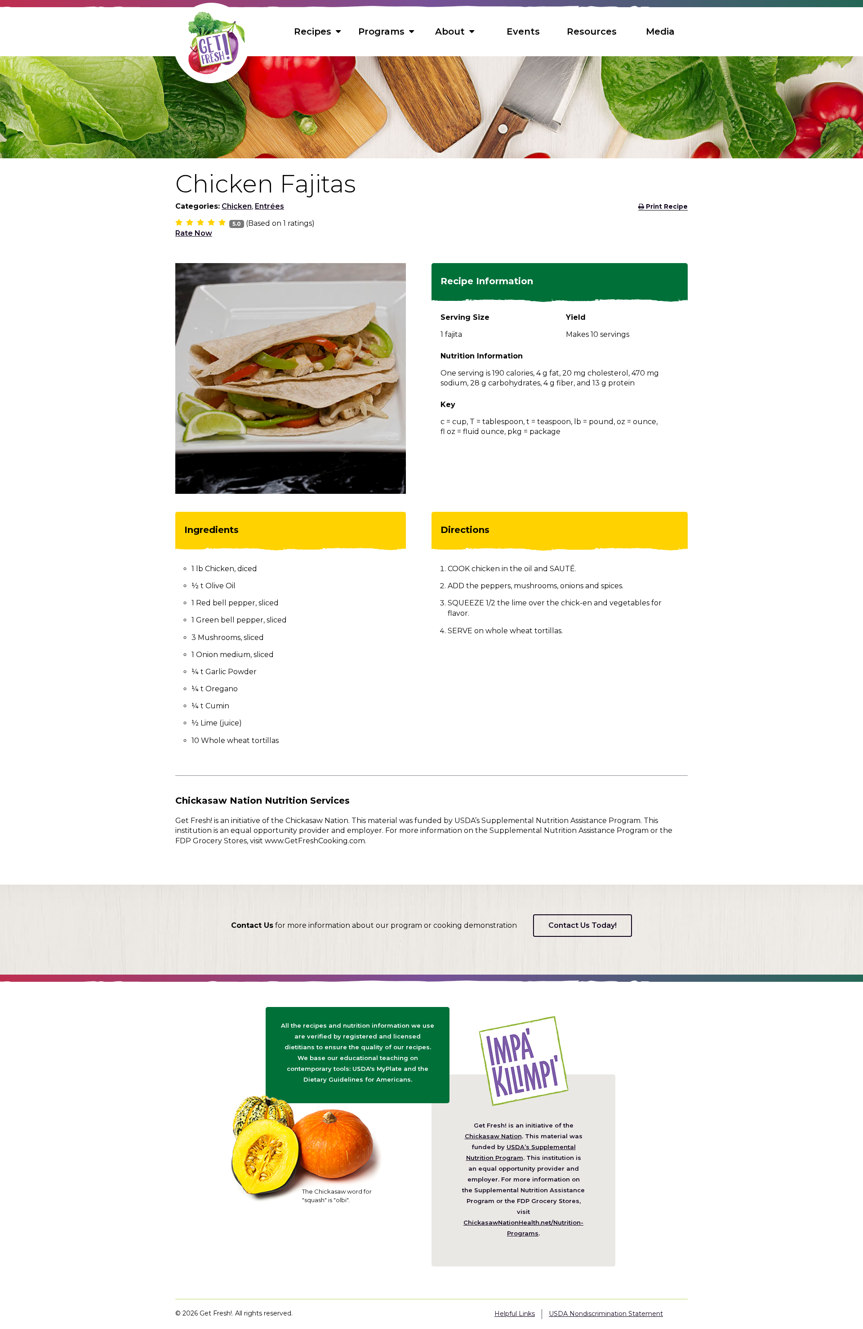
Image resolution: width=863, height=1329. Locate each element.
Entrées (269, 206)
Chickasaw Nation (493, 1136)
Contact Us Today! (582, 925)
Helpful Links (514, 1314)
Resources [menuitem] (592, 31)
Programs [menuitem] (381, 31)
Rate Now (193, 233)
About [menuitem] (450, 31)
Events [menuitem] (523, 31)
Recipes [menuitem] (312, 31)
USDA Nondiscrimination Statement (606, 1314)
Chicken (237, 206)
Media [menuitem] (660, 31)
